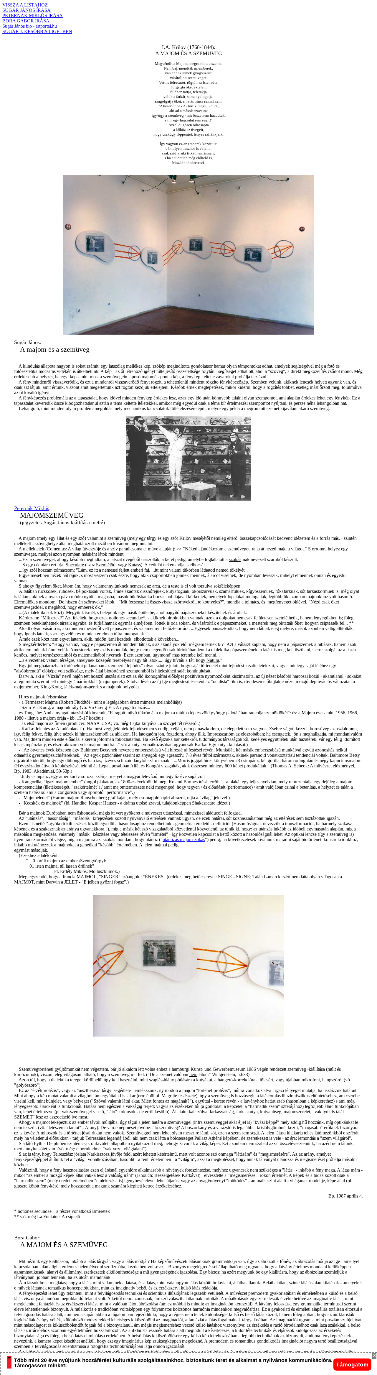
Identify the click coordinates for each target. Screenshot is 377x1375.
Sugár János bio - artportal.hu (29, 26)
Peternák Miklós (31, 508)
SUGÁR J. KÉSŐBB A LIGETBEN (37, 31)
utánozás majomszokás (184, 839)
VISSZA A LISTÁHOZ (25, 4)
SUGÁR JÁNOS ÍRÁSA (26, 10)
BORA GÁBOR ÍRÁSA (25, 20)
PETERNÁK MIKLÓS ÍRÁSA (32, 15)
